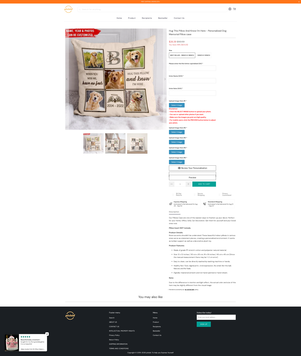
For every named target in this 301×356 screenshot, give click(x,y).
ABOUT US (113, 322)
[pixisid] (68, 9)
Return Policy (114, 340)
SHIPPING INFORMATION (118, 344)
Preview (192, 177)
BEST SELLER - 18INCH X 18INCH (182, 55)
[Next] (165, 79)
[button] (132, 18)
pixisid (148, 353)
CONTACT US (114, 326)
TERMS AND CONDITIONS (119, 348)
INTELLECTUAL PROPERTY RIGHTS (122, 331)
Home (155, 318)
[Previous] (67, 79)
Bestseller (156, 331)
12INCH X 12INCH (203, 55)
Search (111, 318)
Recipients (157, 326)
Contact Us (157, 335)
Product (156, 322)
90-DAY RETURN (189, 289)
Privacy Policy (114, 335)
